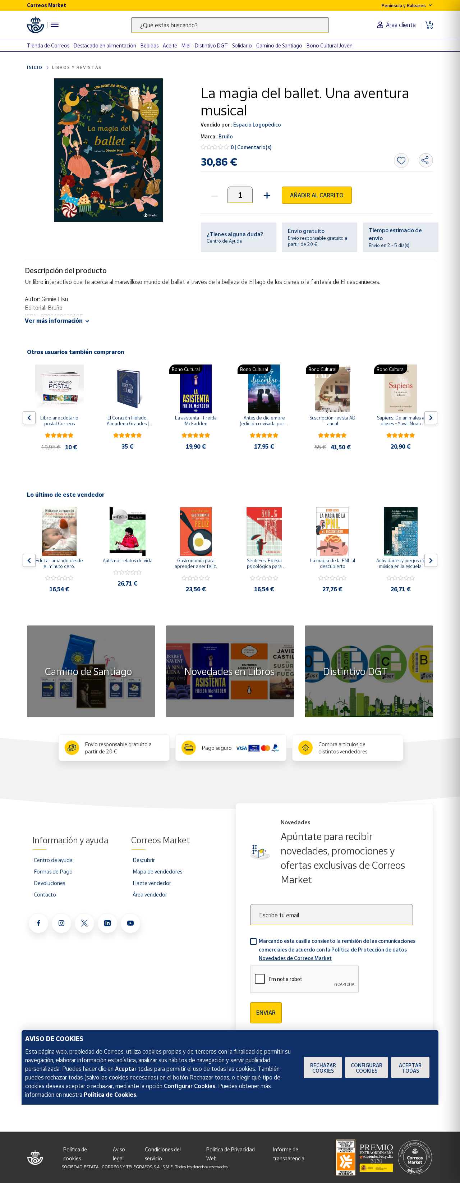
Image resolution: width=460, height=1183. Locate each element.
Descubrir (144, 860)
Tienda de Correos (48, 45)
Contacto (45, 894)
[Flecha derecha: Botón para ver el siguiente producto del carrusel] (430, 417)
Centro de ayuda (53, 860)
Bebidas (149, 45)
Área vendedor (150, 894)
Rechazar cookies (323, 1068)
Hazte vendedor (152, 883)
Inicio (35, 67)
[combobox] (230, 25)
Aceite (170, 45)
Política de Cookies (110, 1094)
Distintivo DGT (211, 45)
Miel (185, 45)
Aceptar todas (410, 1068)
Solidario (242, 45)
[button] (266, 194)
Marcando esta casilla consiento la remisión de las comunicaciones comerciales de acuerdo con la (337, 949)
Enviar (266, 1012)
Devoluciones (49, 883)
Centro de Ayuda (224, 241)
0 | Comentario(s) (251, 147)
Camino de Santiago (279, 45)
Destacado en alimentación (105, 45)
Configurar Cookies (366, 1068)
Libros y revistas (77, 67)
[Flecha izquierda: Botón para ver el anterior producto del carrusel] (29, 417)
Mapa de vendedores (157, 871)
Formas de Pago (53, 871)
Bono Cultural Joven (330, 45)
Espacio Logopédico (256, 124)
